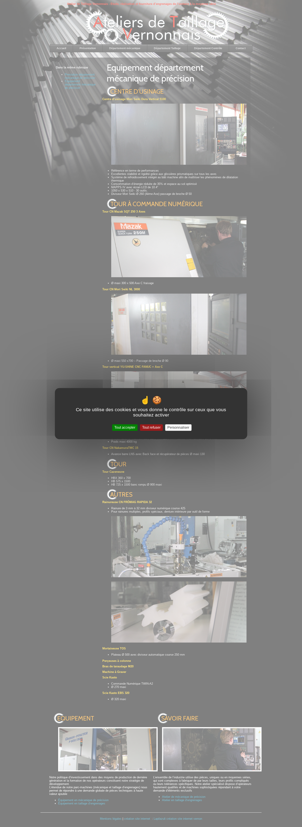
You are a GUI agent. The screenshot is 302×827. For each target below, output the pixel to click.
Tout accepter (124, 427)
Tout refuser (151, 427)
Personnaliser (178, 427)
